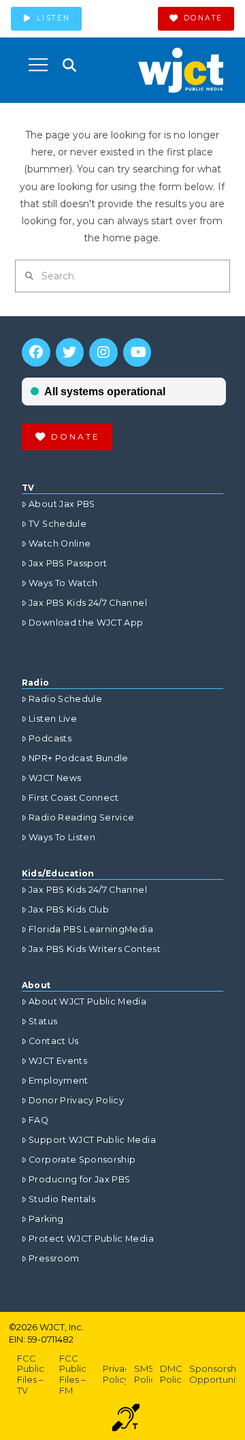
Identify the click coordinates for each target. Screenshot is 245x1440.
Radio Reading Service (81, 817)
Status (43, 1021)
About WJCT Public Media (87, 1001)
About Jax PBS (62, 504)
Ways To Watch (63, 583)
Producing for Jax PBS (79, 1179)
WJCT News (55, 778)
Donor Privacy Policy (76, 1100)
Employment (58, 1080)
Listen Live (53, 719)
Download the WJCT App (86, 622)
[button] (38, 64)
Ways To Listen (62, 837)
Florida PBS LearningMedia (91, 929)
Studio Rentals (62, 1199)
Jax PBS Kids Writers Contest (95, 949)
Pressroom (54, 1258)
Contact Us (54, 1041)
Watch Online (60, 543)
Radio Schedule (65, 699)
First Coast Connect (74, 798)
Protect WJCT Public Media (91, 1239)
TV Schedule (57, 524)
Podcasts (50, 738)
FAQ (38, 1120)
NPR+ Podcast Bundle (79, 758)
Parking (46, 1219)
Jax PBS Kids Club (69, 909)
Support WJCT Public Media (92, 1140)
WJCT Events (58, 1061)
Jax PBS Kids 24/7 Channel (88, 603)
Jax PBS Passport (68, 563)
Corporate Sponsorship (82, 1159)
